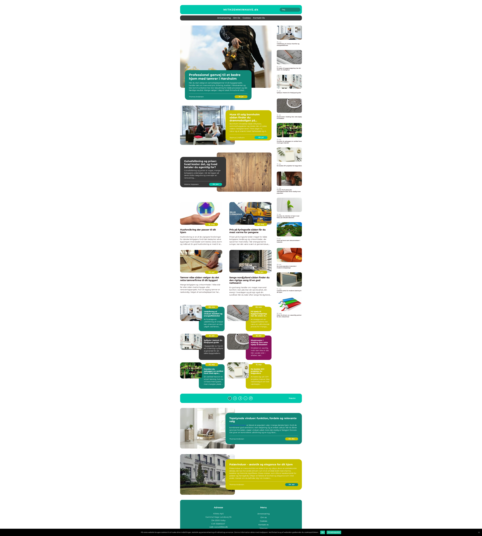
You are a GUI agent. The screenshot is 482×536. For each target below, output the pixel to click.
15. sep (259, 364)
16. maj (211, 224)
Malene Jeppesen (191, 184)
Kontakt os (259, 18)
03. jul (261, 137)
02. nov (258, 307)
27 (251, 398)
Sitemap (263, 528)
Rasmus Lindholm (237, 138)
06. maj (260, 224)
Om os (236, 18)
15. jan (260, 272)
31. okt (212, 336)
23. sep (212, 364)
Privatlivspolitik (334, 532)
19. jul (241, 97)
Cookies (247, 18)
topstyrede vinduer (237, 425)
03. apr (211, 272)
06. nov (211, 307)
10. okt (258, 336)
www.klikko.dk (221, 527)
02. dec (292, 439)
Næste (292, 398)
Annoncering (224, 18)
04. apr (292, 484)
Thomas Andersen (196, 97)
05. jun (216, 184)
